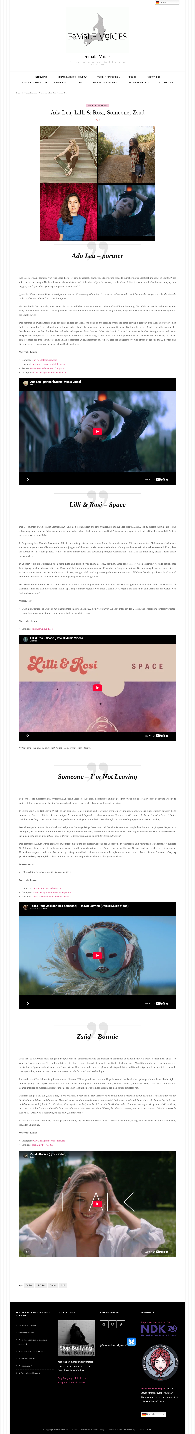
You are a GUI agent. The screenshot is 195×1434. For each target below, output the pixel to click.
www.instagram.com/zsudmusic (49, 1140)
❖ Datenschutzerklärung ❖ (29, 1373)
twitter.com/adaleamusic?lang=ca (47, 368)
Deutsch (150, 1414)
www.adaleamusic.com (45, 360)
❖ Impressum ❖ (25, 1366)
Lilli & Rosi (41, 1285)
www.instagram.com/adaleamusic (50, 372)
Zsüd (63, 1285)
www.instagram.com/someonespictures (53, 892)
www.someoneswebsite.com (48, 888)
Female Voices (97, 56)
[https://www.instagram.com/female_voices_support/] (112, 1324)
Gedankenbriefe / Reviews (72, 77)
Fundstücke (153, 77)
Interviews (41, 77)
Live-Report (166, 82)
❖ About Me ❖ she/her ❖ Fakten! (32, 1351)
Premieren (60, 82)
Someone (53, 1285)
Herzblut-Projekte (33, 82)
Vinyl (79, 82)
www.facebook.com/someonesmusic (51, 896)
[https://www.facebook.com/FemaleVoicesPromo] (104, 1324)
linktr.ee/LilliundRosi (42, 628)
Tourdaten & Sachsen (105, 82)
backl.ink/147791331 (42, 1144)
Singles (132, 77)
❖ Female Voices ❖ (26, 1359)
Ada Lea (29, 1285)
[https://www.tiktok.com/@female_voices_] (121, 1324)
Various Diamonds (107, 77)
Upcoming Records (138, 82)
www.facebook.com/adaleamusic (49, 364)
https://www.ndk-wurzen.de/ (155, 1322)
